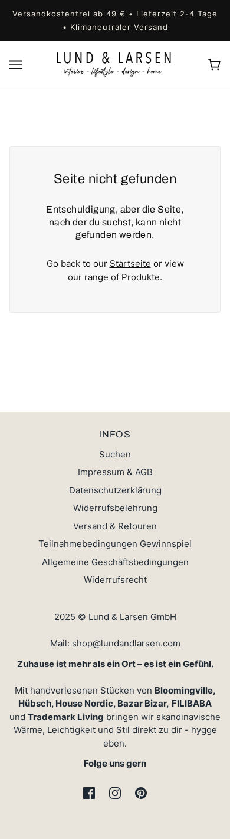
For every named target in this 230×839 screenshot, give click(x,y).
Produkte (140, 277)
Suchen (115, 454)
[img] (89, 793)
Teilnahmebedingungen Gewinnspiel (115, 543)
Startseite (130, 263)
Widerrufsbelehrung (115, 507)
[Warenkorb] (214, 65)
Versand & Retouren (115, 526)
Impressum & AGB (115, 471)
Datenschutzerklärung (115, 490)
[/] (114, 63)
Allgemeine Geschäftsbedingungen (115, 562)
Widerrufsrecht (115, 579)
